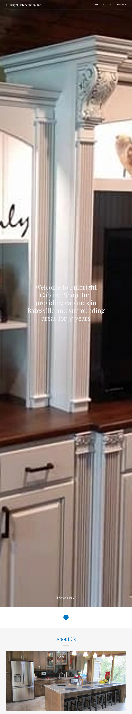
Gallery (107, 4)
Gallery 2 (121, 4)
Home (96, 4)
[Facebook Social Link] (66, 617)
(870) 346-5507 (66, 597)
